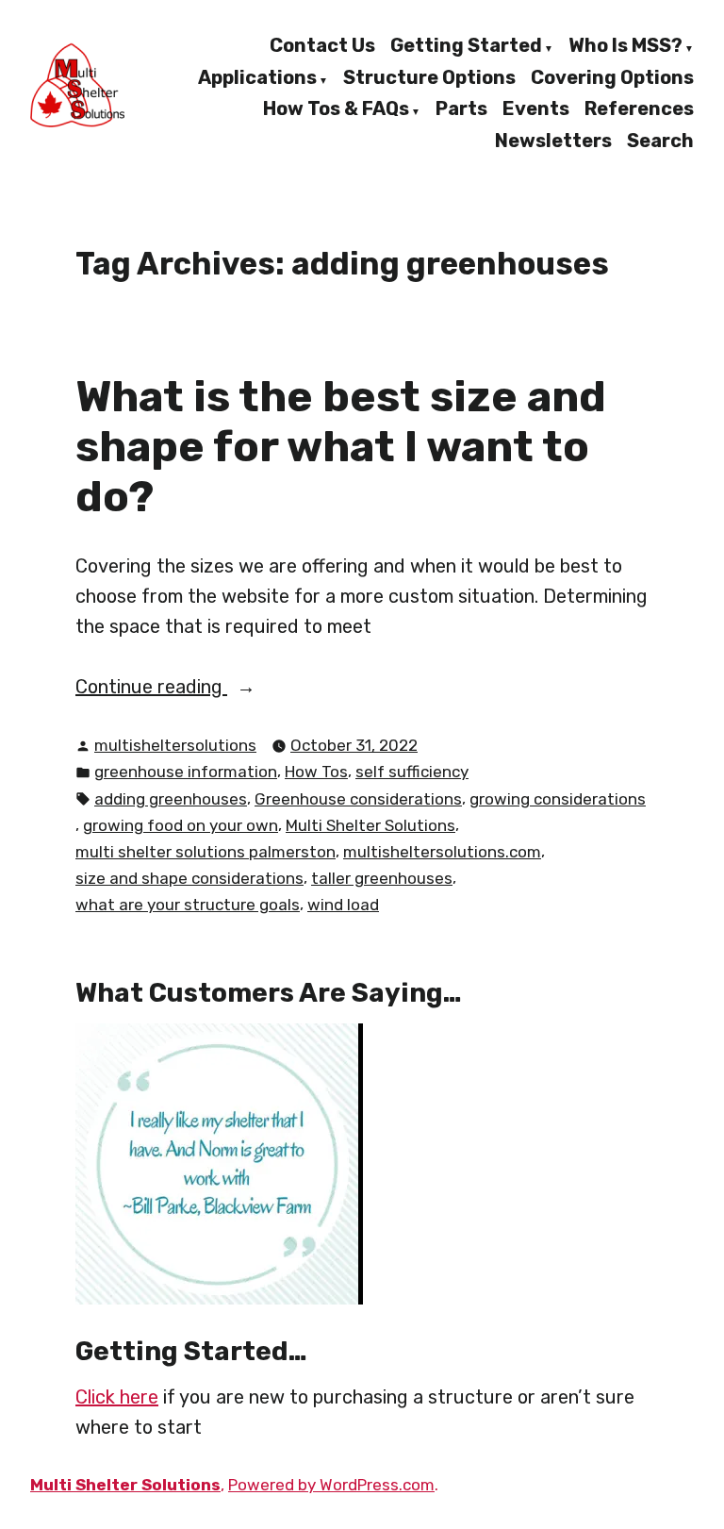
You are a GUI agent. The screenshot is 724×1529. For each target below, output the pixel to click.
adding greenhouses (170, 798)
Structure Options (429, 78)
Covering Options (612, 78)
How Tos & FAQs (336, 110)
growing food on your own (180, 825)
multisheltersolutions (175, 745)
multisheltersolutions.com (442, 851)
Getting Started (466, 46)
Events (535, 110)
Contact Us (322, 46)
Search (660, 140)
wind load (343, 904)
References (639, 110)
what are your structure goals (187, 904)
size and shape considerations (189, 878)
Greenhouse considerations (358, 798)
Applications (257, 78)
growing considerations (557, 798)
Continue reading (176, 688)
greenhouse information (185, 771)
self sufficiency (412, 771)
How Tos (316, 771)
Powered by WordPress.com (331, 1484)
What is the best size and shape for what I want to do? (340, 446)
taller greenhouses (381, 878)
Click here (116, 1397)
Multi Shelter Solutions (370, 825)
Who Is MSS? (625, 46)
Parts (461, 110)
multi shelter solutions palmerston (205, 851)
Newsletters (553, 140)
